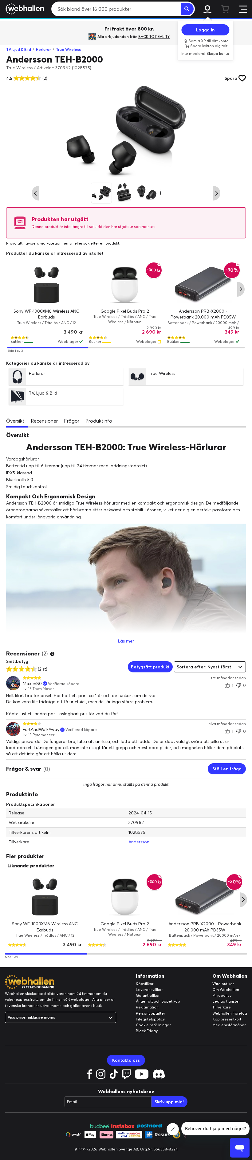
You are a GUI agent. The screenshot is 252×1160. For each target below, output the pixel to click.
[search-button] (187, 9)
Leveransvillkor (149, 989)
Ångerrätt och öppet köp (158, 1001)
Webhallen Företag (229, 1013)
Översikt (15, 421)
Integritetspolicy (150, 1019)
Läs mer (126, 641)
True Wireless (68, 49)
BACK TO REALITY (154, 36)
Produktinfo (98, 421)
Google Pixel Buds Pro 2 (124, 311)
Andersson (138, 842)
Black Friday (147, 1030)
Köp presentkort (226, 1019)
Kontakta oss (126, 1060)
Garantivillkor (147, 995)
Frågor (71, 421)
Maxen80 (32, 683)
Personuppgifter (150, 1013)
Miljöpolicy (221, 995)
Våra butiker (223, 983)
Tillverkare (221, 1007)
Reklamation (147, 1007)
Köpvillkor (144, 983)
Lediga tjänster (226, 1001)
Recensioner (44, 421)
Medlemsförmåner (229, 1025)
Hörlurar (43, 49)
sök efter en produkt (101, 243)
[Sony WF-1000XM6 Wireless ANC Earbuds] (46, 284)
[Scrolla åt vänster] (35, 193)
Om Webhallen (225, 989)
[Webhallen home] (24, 9)
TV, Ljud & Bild (18, 49)
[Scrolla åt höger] (216, 193)
